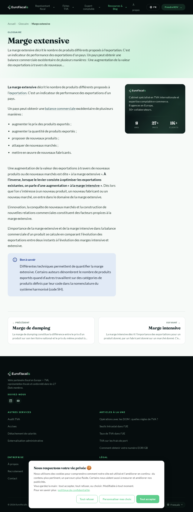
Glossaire (23, 23)
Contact (12, 478)
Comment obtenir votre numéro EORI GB (124, 447)
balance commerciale (60, 108)
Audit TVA (14, 419)
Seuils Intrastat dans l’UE (114, 426)
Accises (12, 426)
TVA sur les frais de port (114, 440)
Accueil (11, 23)
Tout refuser (87, 499)
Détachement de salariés (22, 433)
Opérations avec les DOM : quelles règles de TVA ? (129, 419)
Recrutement (15, 471)
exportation (18, 93)
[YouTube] (18, 401)
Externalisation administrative (25, 440)
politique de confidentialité (74, 490)
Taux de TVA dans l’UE (112, 433)
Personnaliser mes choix (117, 499)
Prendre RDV (171, 7)
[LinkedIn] (11, 401)
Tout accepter (148, 499)
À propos (136, 7)
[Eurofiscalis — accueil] (18, 7)
